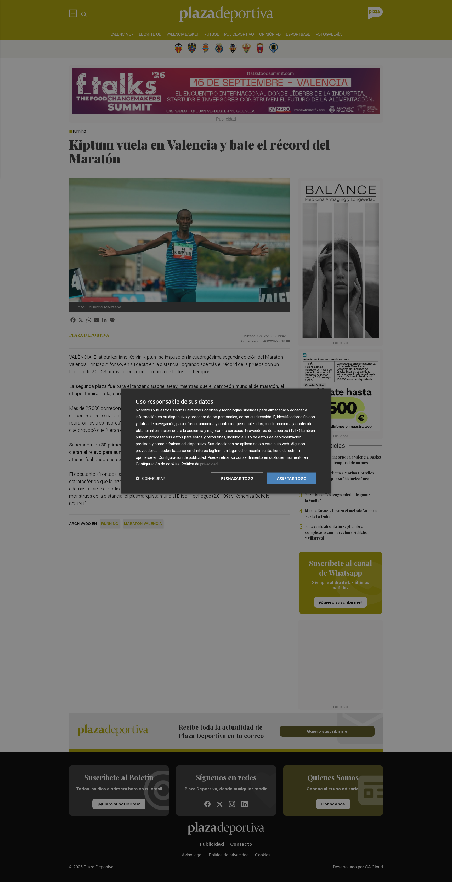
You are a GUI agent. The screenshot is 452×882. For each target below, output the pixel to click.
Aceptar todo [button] (291, 478)
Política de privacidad (200, 464)
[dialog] (226, 441)
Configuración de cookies (158, 464)
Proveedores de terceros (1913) (272, 430)
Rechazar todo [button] (237, 478)
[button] (150, 479)
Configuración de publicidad (182, 457)
